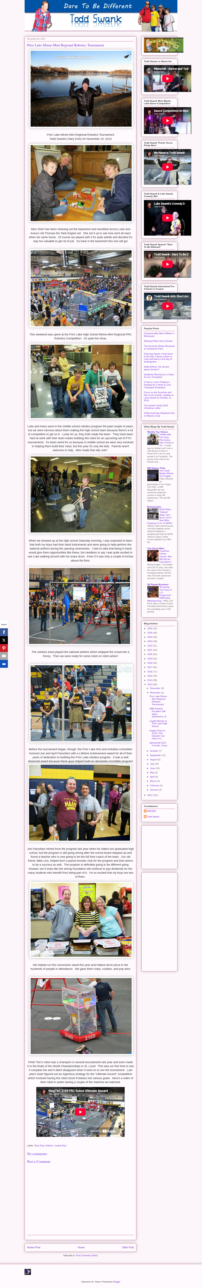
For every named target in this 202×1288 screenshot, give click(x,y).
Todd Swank (153, 816)
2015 (150, 676)
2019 (150, 658)
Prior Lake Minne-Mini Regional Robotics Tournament (158, 700)
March (153, 781)
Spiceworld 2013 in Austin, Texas (158, 744)
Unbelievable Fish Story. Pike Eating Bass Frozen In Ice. (166, 440)
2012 (150, 795)
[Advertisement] (167, 846)
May (152, 772)
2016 (150, 671)
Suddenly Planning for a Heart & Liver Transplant (159, 375)
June (153, 768)
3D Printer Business (158, 584)
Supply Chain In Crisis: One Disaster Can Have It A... (157, 734)
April (152, 776)
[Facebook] (4, 632)
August (154, 759)
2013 (150, 684)
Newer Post (33, 1247)
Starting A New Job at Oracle (158, 341)
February (155, 785)
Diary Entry (39, 1145)
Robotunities (154, 507)
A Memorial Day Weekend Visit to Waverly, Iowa (159, 414)
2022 (150, 645)
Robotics (50, 1145)
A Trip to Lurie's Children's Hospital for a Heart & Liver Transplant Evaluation (157, 385)
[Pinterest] (4, 648)
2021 (150, 650)
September (156, 755)
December (155, 688)
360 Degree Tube (156, 468)
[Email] (4, 656)
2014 (150, 680)
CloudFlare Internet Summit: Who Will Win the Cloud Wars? (165, 556)
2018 (150, 663)
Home (81, 1247)
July (152, 764)
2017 (150, 667)
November (155, 692)
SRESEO (151, 811)
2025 (150, 632)
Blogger (116, 1282)
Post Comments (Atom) (87, 1255)
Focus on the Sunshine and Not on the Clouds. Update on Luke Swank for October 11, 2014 (159, 396)
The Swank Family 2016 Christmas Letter (156, 406)
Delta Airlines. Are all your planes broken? (156, 368)
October (154, 751)
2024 (150, 637)
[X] (4, 640)
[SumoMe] (4, 664)
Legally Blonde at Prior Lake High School (158, 724)
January (154, 789)
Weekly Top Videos (157, 432)
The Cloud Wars (155, 548)
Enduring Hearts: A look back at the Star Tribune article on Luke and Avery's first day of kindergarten (158, 357)
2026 (150, 628)
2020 (150, 654)
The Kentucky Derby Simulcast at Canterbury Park (159, 347)
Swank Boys (61, 1145)
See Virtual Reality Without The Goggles (166, 473)
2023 (150, 641)
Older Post (128, 1247)
